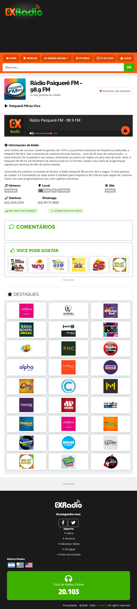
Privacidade (70, 605)
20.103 (68, 591)
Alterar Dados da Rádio (67, 211)
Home (12, 58)
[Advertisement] (93, 27)
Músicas (31, 58)
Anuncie (70, 538)
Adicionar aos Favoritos (116, 91)
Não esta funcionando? (22, 211)
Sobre (70, 533)
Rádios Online (56, 58)
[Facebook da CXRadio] (63, 523)
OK (129, 67)
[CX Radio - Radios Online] (68, 504)
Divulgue (70, 549)
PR (54, 190)
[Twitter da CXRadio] (73, 523)
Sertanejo (11, 190)
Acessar (110, 190)
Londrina (64, 190)
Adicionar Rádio (70, 544)
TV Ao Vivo (106, 58)
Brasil (46, 190)
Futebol (84, 58)
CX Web (100, 605)
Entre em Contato (70, 554)
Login (127, 58)
